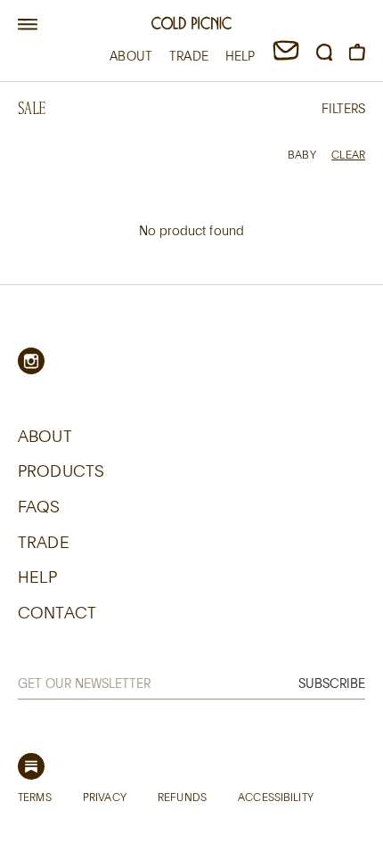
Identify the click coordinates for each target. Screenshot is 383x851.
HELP (240, 55)
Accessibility (276, 797)
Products (61, 470)
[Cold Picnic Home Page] (191, 25)
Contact (57, 612)
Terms (35, 797)
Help (38, 576)
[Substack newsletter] (31, 766)
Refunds (182, 797)
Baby (302, 154)
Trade (43, 541)
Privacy (104, 797)
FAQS (39, 506)
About (45, 435)
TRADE (188, 55)
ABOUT (131, 55)
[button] (27, 25)
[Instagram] (31, 361)
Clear (348, 154)
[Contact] (286, 55)
